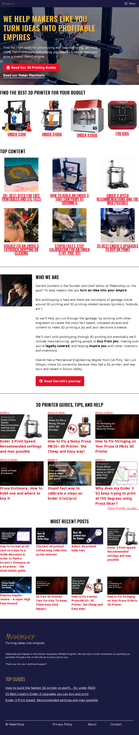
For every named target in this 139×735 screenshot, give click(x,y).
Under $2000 (87, 135)
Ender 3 (4, 412)
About (92, 724)
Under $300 (17, 134)
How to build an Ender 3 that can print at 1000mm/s (69, 199)
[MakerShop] (8, 3)
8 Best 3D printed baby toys (83, 548)
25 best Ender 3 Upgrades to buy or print (117, 247)
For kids (122, 133)
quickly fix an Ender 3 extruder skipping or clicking (21, 249)
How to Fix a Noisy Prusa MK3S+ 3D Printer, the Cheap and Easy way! (69, 446)
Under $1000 (52, 134)
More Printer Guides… (123, 508)
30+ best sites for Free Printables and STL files (21, 197)
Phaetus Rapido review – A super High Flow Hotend (15, 599)
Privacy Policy (62, 724)
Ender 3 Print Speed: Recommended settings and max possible (20, 446)
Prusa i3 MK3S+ (57, 412)
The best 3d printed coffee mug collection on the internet (51, 550)
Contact (116, 724)
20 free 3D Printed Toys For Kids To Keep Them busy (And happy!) (51, 602)
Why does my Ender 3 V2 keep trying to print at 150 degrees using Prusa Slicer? (115, 495)
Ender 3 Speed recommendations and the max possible (117, 199)
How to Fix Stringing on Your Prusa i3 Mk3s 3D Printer (115, 446)
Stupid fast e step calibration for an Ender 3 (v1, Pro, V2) (69, 249)
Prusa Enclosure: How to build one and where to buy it (21, 493)
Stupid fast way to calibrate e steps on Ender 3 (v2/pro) (65, 493)
